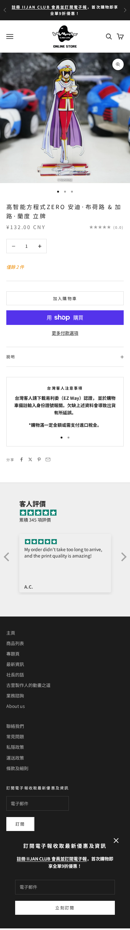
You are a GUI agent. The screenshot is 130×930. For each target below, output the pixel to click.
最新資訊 (15, 664)
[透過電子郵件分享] (47, 459)
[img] (68, 512)
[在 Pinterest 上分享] (39, 459)
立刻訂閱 (64, 908)
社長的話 (15, 674)
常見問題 (15, 736)
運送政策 (15, 758)
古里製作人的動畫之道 (28, 685)
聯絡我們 (15, 726)
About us (15, 706)
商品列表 (15, 643)
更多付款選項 (65, 333)
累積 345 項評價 (35, 520)
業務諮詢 (15, 695)
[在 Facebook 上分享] (21, 459)
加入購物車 (65, 298)
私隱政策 (15, 747)
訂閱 (20, 824)
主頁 (10, 633)
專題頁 (13, 653)
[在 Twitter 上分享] (30, 459)
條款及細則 (17, 768)
